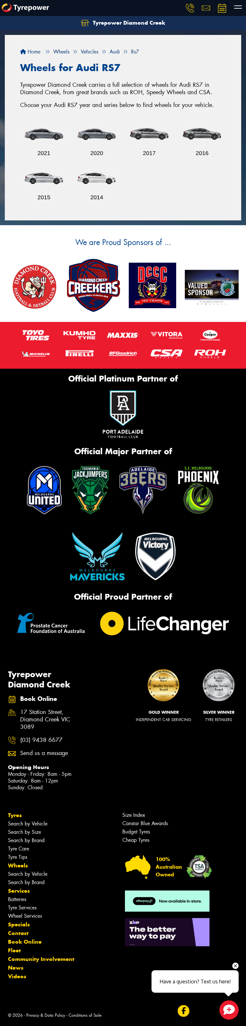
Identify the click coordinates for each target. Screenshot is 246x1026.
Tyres (15, 815)
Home (33, 51)
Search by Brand (26, 840)
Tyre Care (18, 848)
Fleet (14, 950)
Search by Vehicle (27, 823)
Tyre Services (22, 907)
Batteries (17, 899)
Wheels (18, 865)
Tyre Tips (17, 857)
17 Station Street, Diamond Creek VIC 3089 (45, 720)
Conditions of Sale (85, 1015)
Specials (19, 924)
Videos (17, 976)
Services (19, 890)
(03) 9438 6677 (41, 740)
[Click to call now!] (190, 8)
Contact (18, 933)
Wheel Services (25, 916)
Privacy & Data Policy (45, 1015)
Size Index (133, 815)
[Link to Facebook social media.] (183, 1011)
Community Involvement (41, 959)
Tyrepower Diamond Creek (128, 22)
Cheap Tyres (135, 840)
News (15, 967)
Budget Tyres (136, 831)
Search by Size (24, 832)
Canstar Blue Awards (145, 823)
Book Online (25, 941)
